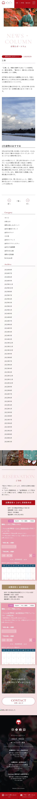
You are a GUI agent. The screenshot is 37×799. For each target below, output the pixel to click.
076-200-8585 (18, 780)
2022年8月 (8, 390)
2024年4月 (8, 332)
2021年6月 (8, 423)
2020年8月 (8, 434)
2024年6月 (8, 324)
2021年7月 (8, 420)
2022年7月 (8, 394)
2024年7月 (8, 321)
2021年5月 (8, 427)
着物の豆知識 (9, 254)
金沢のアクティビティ (12, 243)
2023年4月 (8, 368)
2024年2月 (8, 339)
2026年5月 (8, 281)
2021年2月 (8, 431)
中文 (22, 3)
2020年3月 (8, 442)
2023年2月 (8, 372)
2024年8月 (8, 317)
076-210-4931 (18, 768)
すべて (7, 218)
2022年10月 (9, 383)
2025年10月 (9, 288)
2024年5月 (8, 328)
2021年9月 (8, 412)
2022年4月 (8, 405)
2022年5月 (8, 401)
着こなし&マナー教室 (18, 742)
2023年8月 (8, 357)
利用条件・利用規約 (18, 739)
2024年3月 (8, 335)
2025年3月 (8, 302)
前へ (9, 204)
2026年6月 (8, 277)
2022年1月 (8, 409)
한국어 (28, 3)
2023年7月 (8, 361)
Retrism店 (8, 258)
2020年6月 (8, 438)
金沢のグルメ (9, 232)
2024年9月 (8, 313)
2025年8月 (8, 292)
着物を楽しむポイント (12, 225)
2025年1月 (8, 310)
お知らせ (8, 221)
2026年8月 (8, 270)
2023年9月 (8, 354)
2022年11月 (9, 379)
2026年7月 (8, 273)
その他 (7, 236)
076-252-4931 (18, 756)
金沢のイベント (10, 240)
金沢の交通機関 (10, 247)
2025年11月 (9, 284)
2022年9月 (8, 387)
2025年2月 (8, 306)
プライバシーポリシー (18, 735)
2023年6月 (8, 365)
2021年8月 (8, 416)
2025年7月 (8, 295)
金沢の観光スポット (11, 229)
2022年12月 (9, 376)
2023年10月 (9, 350)
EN (17, 3)
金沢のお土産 (9, 251)
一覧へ (18, 201)
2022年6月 (8, 398)
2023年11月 (9, 346)
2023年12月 (9, 343)
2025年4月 (8, 299)
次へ (27, 204)
